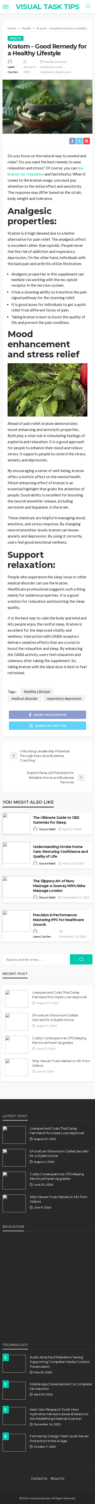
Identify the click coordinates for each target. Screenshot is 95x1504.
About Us (57, 1478)
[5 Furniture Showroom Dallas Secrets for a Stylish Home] (16, 1022)
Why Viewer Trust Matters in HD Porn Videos (61, 1063)
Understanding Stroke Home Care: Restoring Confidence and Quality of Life (60, 851)
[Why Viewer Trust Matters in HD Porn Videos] (16, 1067)
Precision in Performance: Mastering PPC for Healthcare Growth (58, 920)
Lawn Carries (13, 69)
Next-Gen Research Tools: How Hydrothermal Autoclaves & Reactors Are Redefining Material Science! (59, 1414)
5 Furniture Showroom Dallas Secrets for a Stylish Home (55, 1017)
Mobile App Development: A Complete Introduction (61, 1386)
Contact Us (39, 1478)
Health (15, 38)
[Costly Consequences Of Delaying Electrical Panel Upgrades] (16, 1044)
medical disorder (51, 67)
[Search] (88, 6)
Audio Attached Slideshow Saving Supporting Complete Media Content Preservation (59, 1361)
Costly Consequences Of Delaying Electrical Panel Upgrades (59, 1040)
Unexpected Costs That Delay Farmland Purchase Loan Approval (59, 994)
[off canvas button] (6, 6)
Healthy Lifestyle (55, 62)
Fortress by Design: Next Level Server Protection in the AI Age (59, 1438)
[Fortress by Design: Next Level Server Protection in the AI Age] (14, 1442)
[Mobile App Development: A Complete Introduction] (14, 1390)
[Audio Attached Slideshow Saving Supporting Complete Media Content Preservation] (14, 1364)
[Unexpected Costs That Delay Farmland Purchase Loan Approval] (16, 999)
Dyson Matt (47, 829)
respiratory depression (55, 72)
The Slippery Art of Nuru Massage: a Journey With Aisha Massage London (59, 886)
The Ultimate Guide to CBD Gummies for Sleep (56, 820)
